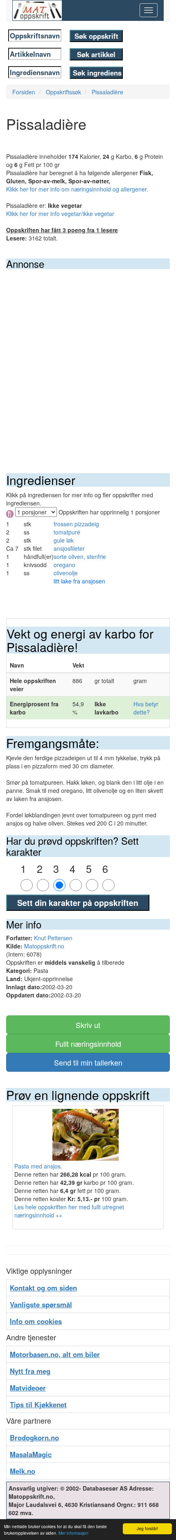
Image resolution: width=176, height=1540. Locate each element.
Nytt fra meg (30, 1371)
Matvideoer (28, 1388)
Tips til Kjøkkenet (38, 1404)
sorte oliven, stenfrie (80, 556)
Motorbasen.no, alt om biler (55, 1354)
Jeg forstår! (147, 1528)
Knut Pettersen (53, 938)
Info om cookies (36, 1321)
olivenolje (66, 573)
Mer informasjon (73, 1533)
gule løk (64, 540)
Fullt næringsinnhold (88, 1043)
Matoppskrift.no (44, 946)
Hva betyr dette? (145, 708)
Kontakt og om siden (43, 1288)
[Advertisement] (88, 361)
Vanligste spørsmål (41, 1304)
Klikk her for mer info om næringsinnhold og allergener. (77, 189)
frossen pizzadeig (76, 524)
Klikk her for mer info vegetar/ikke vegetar (60, 213)
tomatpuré (67, 532)
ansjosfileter (69, 548)
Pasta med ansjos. (38, 1166)
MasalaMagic (31, 1454)
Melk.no (22, 1471)
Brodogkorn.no (34, 1437)
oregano (64, 565)
